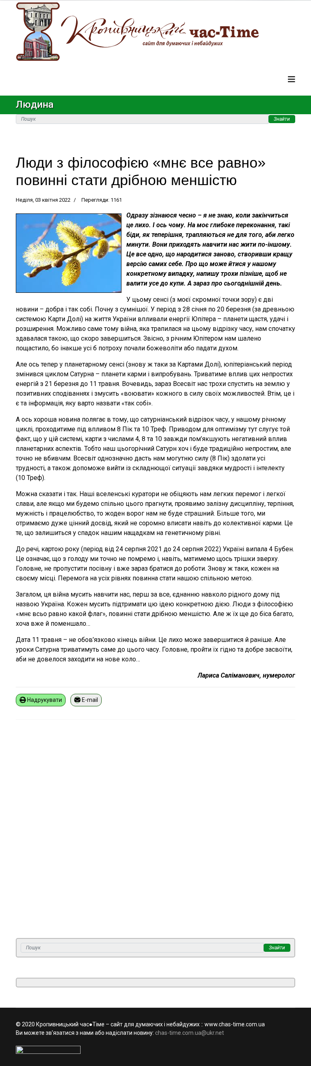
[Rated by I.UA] (155, 1050)
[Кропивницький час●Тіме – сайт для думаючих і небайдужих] (155, 31)
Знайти (282, 119)
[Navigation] (291, 79)
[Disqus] (155, 834)
